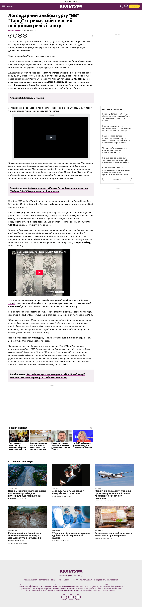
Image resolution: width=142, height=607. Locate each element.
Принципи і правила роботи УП (106, 580)
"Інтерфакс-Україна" (93, 589)
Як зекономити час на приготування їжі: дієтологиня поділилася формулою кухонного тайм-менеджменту (116, 171)
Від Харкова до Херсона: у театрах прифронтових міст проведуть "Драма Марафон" (115, 160)
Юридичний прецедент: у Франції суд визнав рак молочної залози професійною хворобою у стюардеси (113, 495)
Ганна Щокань (14, 30)
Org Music (21, 204)
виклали (12, 47)
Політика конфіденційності (50, 580)
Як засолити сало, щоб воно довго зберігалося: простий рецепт (113, 534)
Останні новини (112, 110)
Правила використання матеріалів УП (77, 580)
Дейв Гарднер (30, 108)
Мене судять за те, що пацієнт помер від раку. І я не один (68, 492)
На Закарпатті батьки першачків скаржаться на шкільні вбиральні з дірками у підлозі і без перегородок (116, 139)
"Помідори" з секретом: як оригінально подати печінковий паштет (114, 150)
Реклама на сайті (30, 580)
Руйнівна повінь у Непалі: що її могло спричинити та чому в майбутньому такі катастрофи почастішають (24, 537)
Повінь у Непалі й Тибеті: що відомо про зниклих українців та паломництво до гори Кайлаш (116, 117)
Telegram (40, 98)
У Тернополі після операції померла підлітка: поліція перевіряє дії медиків (71, 535)
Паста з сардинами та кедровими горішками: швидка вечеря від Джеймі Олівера (116, 128)
